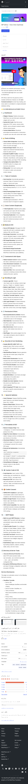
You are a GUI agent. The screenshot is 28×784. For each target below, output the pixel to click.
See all (25, 694)
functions (18, 664)
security (20, 667)
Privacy (3, 735)
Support (3, 742)
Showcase (17, 728)
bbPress (4, 756)
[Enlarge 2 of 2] (24, 621)
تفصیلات (5, 36)
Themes (17, 731)
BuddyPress (5, 759)
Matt (3, 754)
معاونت (5, 50)
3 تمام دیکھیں (23, 661)
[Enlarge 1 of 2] (11, 621)
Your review (4, 694)
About (2, 728)
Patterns (17, 735)
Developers (4, 745)
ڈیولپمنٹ (5, 46)
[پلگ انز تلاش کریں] (15, 11)
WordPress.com (6, 752)
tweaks (24, 667)
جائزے (4, 39)
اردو (6, 765)
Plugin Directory (5, 6)
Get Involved (18, 740)
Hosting (3, 733)
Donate (17, 745)
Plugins (16, 733)
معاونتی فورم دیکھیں (7, 708)
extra (14, 664)
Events (16, 742)
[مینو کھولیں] (26, 2)
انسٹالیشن (6, 43)
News (2, 731)
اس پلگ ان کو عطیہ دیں (7, 720)
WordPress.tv (5, 747)
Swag (17, 747)
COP (7, 27)
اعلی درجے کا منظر (6, 671)
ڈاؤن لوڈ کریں (5, 30)
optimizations (23, 664)
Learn (2, 740)
